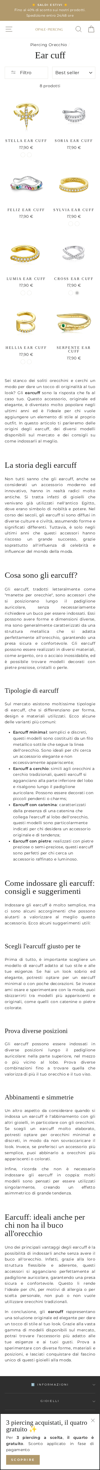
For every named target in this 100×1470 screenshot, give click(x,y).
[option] (50, 10)
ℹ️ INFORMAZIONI (50, 1384)
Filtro (25, 72)
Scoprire (23, 1460)
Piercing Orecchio (48, 44)
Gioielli (50, 1401)
